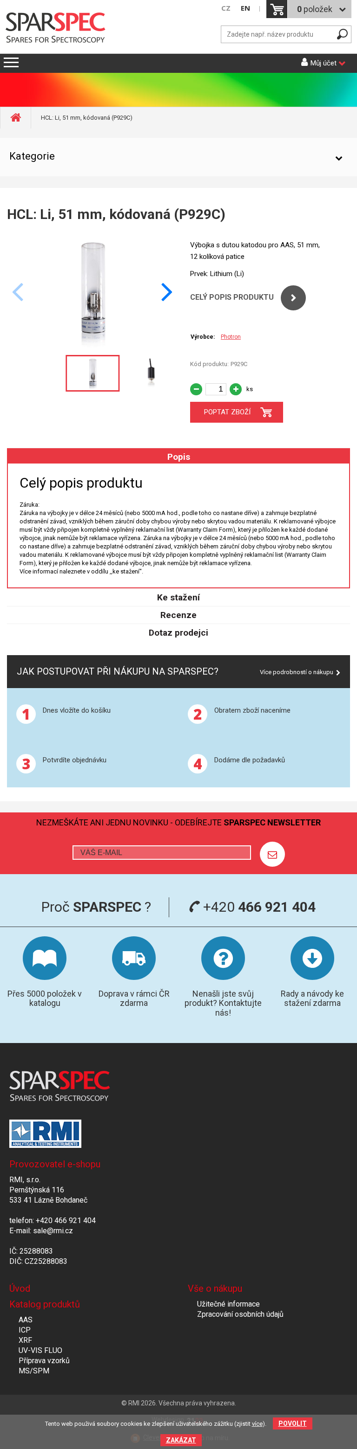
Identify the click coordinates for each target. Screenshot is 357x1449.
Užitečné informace (228, 1304)
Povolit (292, 1423)
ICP (25, 1330)
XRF (25, 1340)
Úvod (19, 1288)
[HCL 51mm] (92, 345)
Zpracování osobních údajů (240, 1314)
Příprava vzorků (44, 1360)
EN (245, 8)
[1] (272, 854)
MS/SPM (34, 1370)
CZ (226, 8)
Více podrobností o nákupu (296, 672)
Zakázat (181, 1440)
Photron (231, 337)
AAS (26, 1319)
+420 (258, 907)
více (257, 1423)
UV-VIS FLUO (40, 1350)
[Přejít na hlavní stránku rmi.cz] (58, 29)
